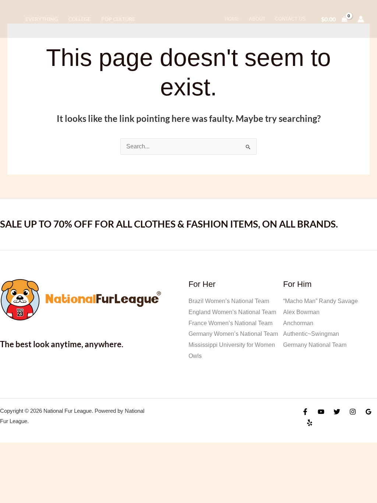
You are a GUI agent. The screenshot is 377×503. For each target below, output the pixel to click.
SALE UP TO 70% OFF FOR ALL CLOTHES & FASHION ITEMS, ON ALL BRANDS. (169, 224)
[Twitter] (337, 411)
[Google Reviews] (368, 411)
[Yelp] (309, 422)
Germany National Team (314, 345)
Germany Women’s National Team (233, 334)
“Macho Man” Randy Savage (320, 301)
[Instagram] (352, 411)
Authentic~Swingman (311, 334)
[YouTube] (321, 411)
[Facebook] (305, 411)
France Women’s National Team (230, 323)
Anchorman (298, 323)
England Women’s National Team (232, 312)
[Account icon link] (360, 19)
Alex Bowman (301, 312)
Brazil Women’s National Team (228, 301)
